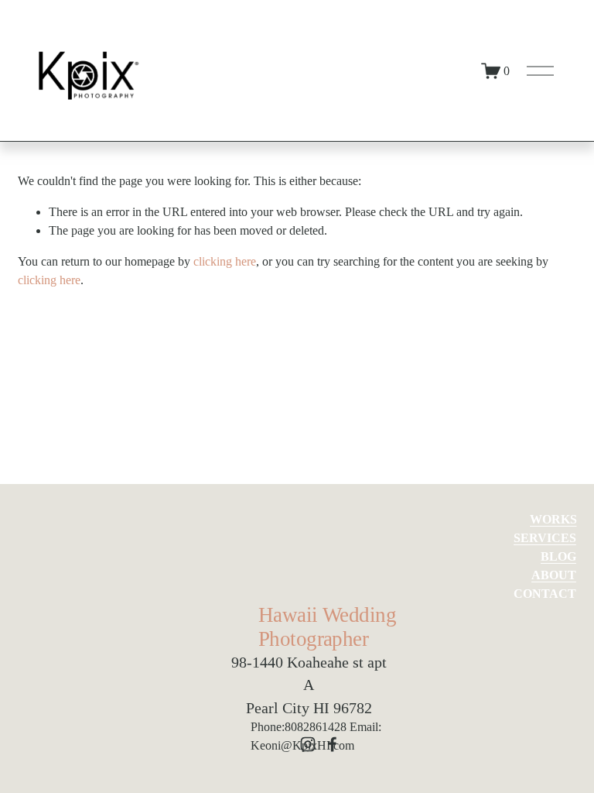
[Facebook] (332, 744)
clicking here (224, 261)
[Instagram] (308, 744)
